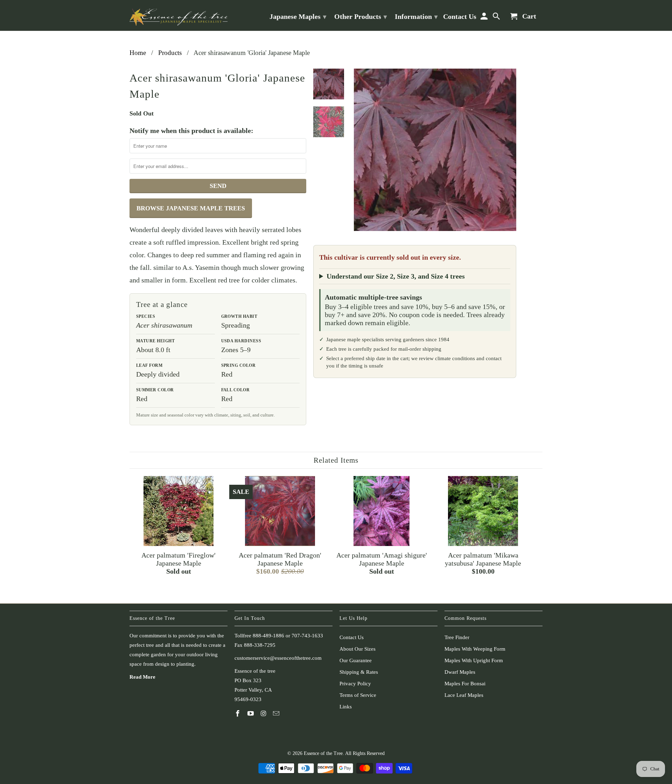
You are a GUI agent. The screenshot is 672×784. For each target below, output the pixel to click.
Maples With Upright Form (473, 660)
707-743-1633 (307, 635)
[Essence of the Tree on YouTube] (251, 713)
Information (416, 16)
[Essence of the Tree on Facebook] (238, 713)
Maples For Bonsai (464, 683)
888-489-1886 (268, 635)
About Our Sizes (358, 649)
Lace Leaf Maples (463, 695)
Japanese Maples (298, 16)
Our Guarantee (356, 660)
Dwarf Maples (459, 672)
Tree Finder (456, 637)
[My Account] (484, 17)
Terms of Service (358, 695)
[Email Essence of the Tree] (277, 713)
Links (346, 706)
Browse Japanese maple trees (190, 208)
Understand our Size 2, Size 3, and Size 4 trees (396, 276)
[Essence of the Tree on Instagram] (264, 713)
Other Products (360, 16)
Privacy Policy (355, 683)
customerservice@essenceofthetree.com (278, 658)
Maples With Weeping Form (474, 649)
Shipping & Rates (359, 672)
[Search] (497, 17)
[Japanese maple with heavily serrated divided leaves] (435, 150)
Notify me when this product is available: (191, 130)
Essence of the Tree (323, 753)
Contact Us (352, 637)
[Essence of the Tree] (178, 15)
